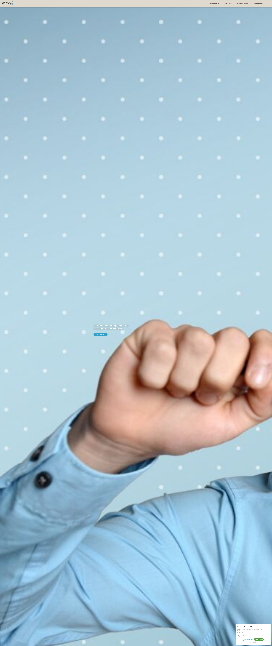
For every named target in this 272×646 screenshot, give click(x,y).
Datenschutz (256, 642)
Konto (268, 3)
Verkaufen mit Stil (214, 3)
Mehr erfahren (100, 334)
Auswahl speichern (248, 639)
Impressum (250, 642)
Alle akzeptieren (259, 639)
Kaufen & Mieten (228, 3)
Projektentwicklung (242, 3)
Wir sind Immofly (257, 3)
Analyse (244, 635)
